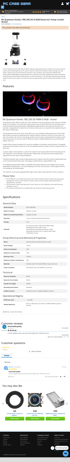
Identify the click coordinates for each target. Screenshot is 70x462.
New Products (6, 437)
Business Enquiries (42, 439)
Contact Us (57, 437)
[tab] (35, 351)
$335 (35, 411)
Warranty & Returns (25, 443)
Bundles (5, 443)
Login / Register (24, 437)
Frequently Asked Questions (61, 439)
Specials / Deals (7, 445)
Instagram (39, 445)
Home (3, 16)
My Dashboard (24, 439)
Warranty (56, 445)
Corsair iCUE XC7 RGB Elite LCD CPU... (35, 414)
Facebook (39, 441)
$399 (55, 411)
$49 (14, 411)
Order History (23, 441)
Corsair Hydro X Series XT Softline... (15, 414)
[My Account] (63, 3)
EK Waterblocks (17, 24)
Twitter (39, 443)
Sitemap (56, 450)
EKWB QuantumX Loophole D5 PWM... (55, 414)
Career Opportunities (42, 437)
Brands (5, 441)
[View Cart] (67, 3)
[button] (12, 376)
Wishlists (22, 445)
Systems (5, 439)
